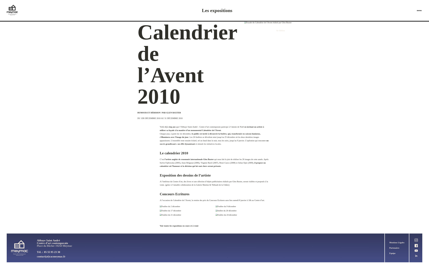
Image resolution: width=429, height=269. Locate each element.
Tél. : (48, 252)
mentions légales (396, 242)
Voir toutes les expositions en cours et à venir (179, 226)
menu (419, 10)
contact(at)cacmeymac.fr (51, 256)
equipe (392, 253)
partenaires (394, 248)
